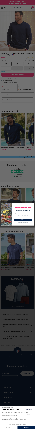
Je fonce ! (23, 219)
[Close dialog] (33, 204)
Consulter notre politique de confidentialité (11, 422)
